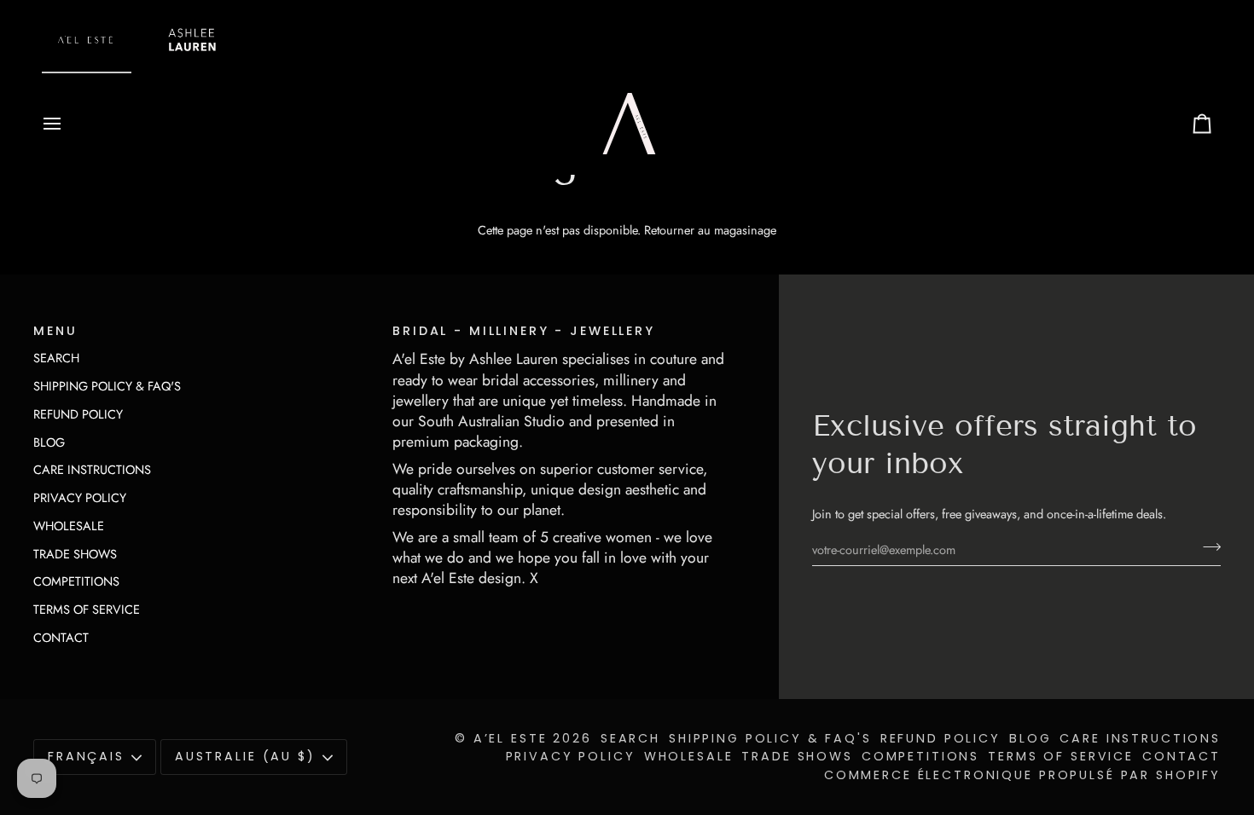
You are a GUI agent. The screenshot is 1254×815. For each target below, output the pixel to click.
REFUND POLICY (78, 414)
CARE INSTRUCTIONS (92, 469)
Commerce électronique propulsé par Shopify (1022, 774)
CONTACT (61, 637)
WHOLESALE (68, 526)
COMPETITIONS (76, 581)
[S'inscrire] (1207, 547)
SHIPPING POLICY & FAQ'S (107, 386)
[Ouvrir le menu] (67, 123)
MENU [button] (55, 330)
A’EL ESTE (510, 738)
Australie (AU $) (245, 756)
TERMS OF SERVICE (86, 609)
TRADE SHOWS (75, 554)
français (86, 756)
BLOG (49, 442)
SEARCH (56, 358)
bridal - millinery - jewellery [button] (523, 330)
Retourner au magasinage (710, 230)
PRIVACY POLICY (79, 497)
